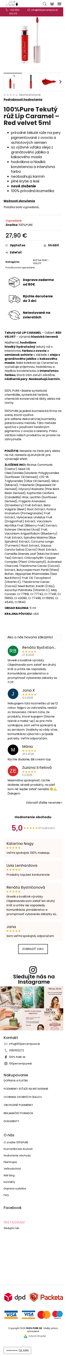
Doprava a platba (16, 1080)
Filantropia (10, 1162)
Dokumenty (11, 1121)
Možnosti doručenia (19, 201)
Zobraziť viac (33, 949)
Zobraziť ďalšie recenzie (43, 803)
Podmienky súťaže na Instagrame (26, 1089)
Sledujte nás (11, 1228)
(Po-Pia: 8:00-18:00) (14, 11)
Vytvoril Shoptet (37, 1336)
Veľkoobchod (12, 1168)
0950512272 (16, 1050)
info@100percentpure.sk (24, 1044)
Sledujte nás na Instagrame (34, 979)
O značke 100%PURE (16, 1142)
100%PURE (26, 225)
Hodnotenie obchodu (33, 817)
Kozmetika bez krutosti (18, 1149)
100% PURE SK (17, 1057)
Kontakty (9, 1182)
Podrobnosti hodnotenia (23, 100)
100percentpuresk (20, 1063)
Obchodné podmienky (18, 1105)
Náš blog (9, 1175)
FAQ (6, 1195)
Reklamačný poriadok (18, 1113)
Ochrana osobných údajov (23, 1097)
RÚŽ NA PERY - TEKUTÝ (41, 262)
